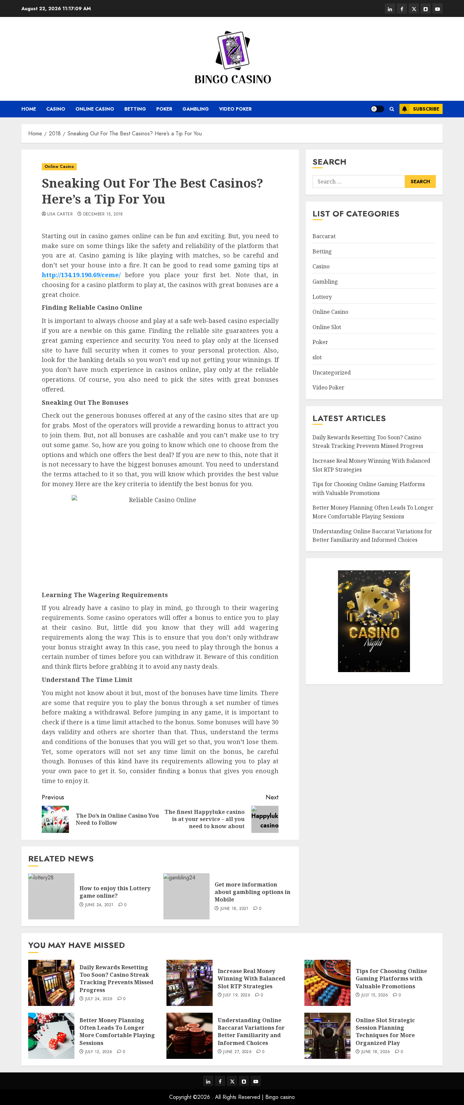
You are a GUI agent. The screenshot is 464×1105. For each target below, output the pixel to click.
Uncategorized (332, 372)
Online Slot (327, 327)
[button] (392, 109)
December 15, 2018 (103, 214)
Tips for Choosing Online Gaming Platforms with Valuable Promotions (391, 978)
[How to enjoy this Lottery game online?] (51, 896)
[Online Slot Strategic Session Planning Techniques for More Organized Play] (327, 1036)
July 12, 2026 (98, 1052)
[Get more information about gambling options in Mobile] (186, 896)
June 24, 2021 (99, 905)
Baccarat (324, 236)
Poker (164, 109)
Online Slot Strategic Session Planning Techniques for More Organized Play (385, 1031)
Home (28, 109)
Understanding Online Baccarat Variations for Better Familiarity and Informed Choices (251, 1031)
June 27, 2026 (237, 1052)
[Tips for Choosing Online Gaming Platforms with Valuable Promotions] (327, 983)
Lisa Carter (60, 214)
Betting (135, 109)
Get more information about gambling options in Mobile (252, 892)
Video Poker (235, 109)
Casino (55, 109)
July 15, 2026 (374, 995)
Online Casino (94, 109)
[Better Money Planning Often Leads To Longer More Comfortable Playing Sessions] (51, 1036)
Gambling (195, 109)
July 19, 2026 (236, 995)
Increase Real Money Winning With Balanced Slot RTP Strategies (251, 978)
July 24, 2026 (99, 999)
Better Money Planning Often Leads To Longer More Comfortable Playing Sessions (373, 512)
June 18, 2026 (375, 1052)
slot (317, 357)
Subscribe (426, 109)
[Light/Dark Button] (377, 109)
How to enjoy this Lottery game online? (114, 891)
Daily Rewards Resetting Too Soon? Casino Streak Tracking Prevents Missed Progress (116, 979)
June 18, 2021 (234, 909)
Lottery (322, 297)
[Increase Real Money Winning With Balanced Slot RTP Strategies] (189, 983)
